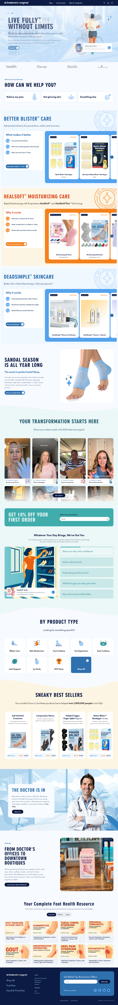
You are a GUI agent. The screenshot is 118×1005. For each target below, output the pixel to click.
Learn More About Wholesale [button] (17, 885)
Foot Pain (11, 985)
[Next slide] (112, 157)
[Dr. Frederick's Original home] (16, 3)
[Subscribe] (108, 519)
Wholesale (38, 982)
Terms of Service (64, 1000)
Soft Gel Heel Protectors (18, 717)
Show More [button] (59, 495)
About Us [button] (18, 812)
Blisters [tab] (60, 914)
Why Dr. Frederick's (75, 3)
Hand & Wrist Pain (15, 990)
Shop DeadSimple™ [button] (13, 324)
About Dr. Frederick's (41, 978)
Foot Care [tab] (51, 914)
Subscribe (104, 982)
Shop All (10, 980)
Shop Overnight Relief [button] (13, 393)
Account (37, 993)
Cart (36, 991)
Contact (37, 984)
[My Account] (108, 2)
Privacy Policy (74, 1000)
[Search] (104, 2)
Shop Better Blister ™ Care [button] (15, 166)
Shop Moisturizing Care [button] (15, 244)
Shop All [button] (12, 53)
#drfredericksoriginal (73, 429)
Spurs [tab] (68, 914)
